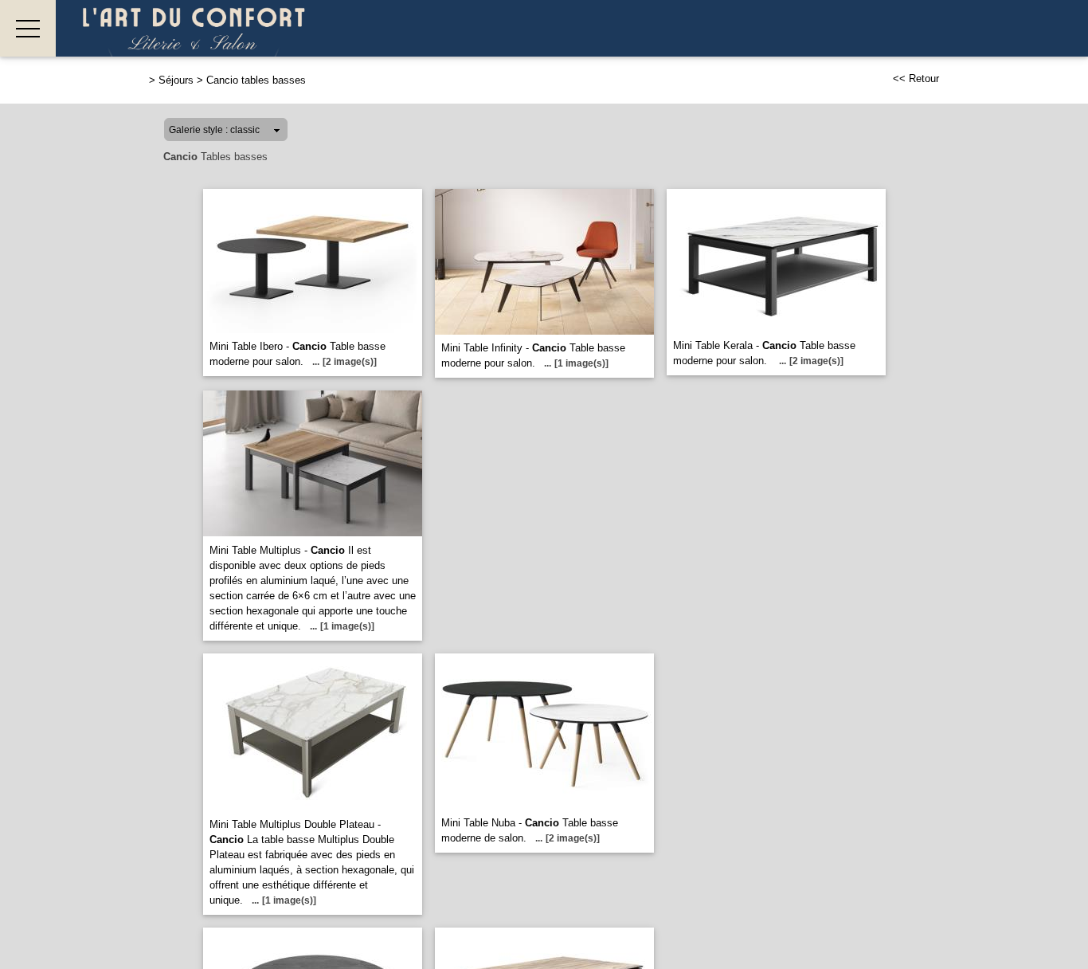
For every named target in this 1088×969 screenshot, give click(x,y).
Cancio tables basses (256, 80)
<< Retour (916, 78)
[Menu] (28, 28)
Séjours (176, 80)
